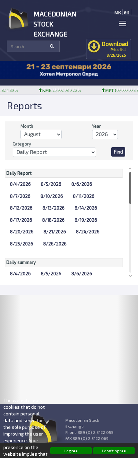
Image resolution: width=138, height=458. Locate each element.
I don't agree (114, 450)
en (126, 12)
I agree (71, 450)
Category (22, 144)
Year (96, 126)
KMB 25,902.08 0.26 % (59, 90)
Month (26, 126)
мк (118, 12)
